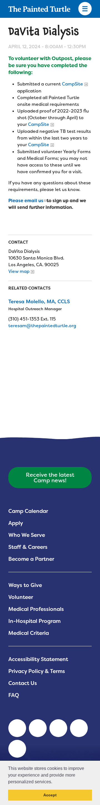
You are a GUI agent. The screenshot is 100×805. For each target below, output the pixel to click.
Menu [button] (85, 9)
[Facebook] (58, 728)
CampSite (72, 84)
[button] (54, 782)
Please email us (25, 201)
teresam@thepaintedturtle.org (42, 326)
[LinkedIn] (17, 728)
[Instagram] (17, 749)
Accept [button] (50, 795)
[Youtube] (38, 728)
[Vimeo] (79, 728)
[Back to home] (39, 9)
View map (18, 271)
